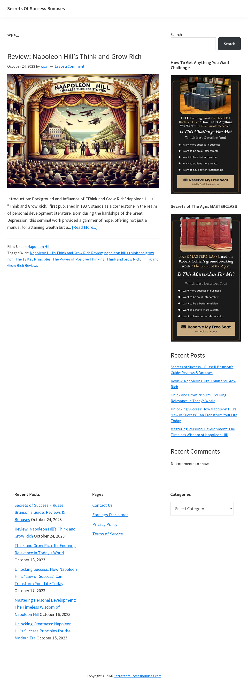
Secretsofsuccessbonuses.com (137, 676)
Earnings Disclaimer (110, 514)
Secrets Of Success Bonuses (36, 8)
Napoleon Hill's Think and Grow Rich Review (66, 252)
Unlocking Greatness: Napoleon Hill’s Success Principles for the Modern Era (43, 631)
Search (176, 34)
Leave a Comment (70, 66)
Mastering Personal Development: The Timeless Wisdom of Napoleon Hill (45, 607)
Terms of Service (107, 534)
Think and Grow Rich (123, 259)
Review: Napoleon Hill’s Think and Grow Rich (74, 56)
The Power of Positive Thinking (78, 259)
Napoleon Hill (39, 246)
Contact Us (102, 505)
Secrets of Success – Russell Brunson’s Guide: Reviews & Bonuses (40, 512)
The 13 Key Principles (33, 259)
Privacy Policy (104, 524)
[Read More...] (85, 227)
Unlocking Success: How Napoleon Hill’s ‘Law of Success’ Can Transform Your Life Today (204, 415)
